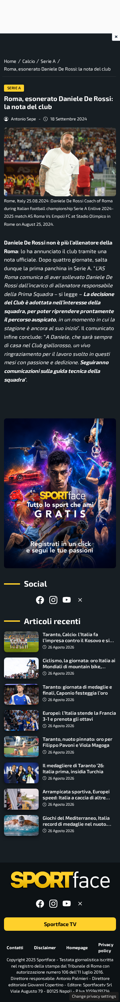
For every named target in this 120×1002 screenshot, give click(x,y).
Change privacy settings (94, 996)
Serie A (14, 88)
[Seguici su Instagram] (53, 600)
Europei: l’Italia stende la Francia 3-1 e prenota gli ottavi (79, 716)
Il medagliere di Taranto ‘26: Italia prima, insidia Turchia (73, 768)
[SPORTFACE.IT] (60, 880)
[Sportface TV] (60, 493)
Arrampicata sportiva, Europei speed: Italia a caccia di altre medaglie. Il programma (76, 797)
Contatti (15, 947)
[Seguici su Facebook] (40, 600)
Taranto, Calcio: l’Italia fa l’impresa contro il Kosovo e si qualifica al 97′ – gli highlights (76, 640)
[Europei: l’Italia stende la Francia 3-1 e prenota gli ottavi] (21, 720)
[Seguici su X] (80, 600)
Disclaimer (45, 947)
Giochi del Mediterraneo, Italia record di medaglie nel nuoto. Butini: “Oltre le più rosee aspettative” (76, 827)
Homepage (77, 947)
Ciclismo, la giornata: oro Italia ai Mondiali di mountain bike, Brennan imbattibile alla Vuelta (79, 666)
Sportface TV (60, 924)
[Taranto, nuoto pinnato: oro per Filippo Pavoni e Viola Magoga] (21, 746)
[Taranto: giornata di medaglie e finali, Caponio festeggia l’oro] (21, 694)
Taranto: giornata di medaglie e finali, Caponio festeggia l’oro (77, 690)
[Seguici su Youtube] (67, 600)
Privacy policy (105, 948)
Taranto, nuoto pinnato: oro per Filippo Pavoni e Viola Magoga (77, 742)
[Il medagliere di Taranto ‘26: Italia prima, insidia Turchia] (21, 773)
